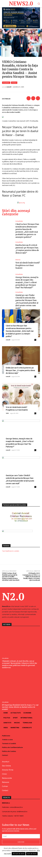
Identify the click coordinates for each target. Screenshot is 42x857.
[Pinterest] (38, 98)
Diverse (17, 259)
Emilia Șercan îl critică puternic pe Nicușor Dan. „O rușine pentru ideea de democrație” (20, 370)
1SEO (7, 413)
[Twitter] (33, 98)
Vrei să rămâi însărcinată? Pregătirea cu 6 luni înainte (27, 265)
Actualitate (6, 82)
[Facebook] (29, 98)
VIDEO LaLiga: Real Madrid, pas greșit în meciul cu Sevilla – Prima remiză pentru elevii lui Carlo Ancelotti (10, 576)
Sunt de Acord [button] (31, 853)
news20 (9, 87)
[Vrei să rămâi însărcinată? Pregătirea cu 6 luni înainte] (7, 264)
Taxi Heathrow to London (10, 551)
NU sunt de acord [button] (18, 853)
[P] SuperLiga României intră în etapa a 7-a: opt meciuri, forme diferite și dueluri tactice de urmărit (20, 707)
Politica (14, 82)
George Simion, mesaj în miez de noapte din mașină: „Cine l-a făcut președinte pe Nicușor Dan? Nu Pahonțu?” (26, 282)
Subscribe (21, 842)
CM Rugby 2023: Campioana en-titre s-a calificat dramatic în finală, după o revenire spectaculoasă (31, 576)
